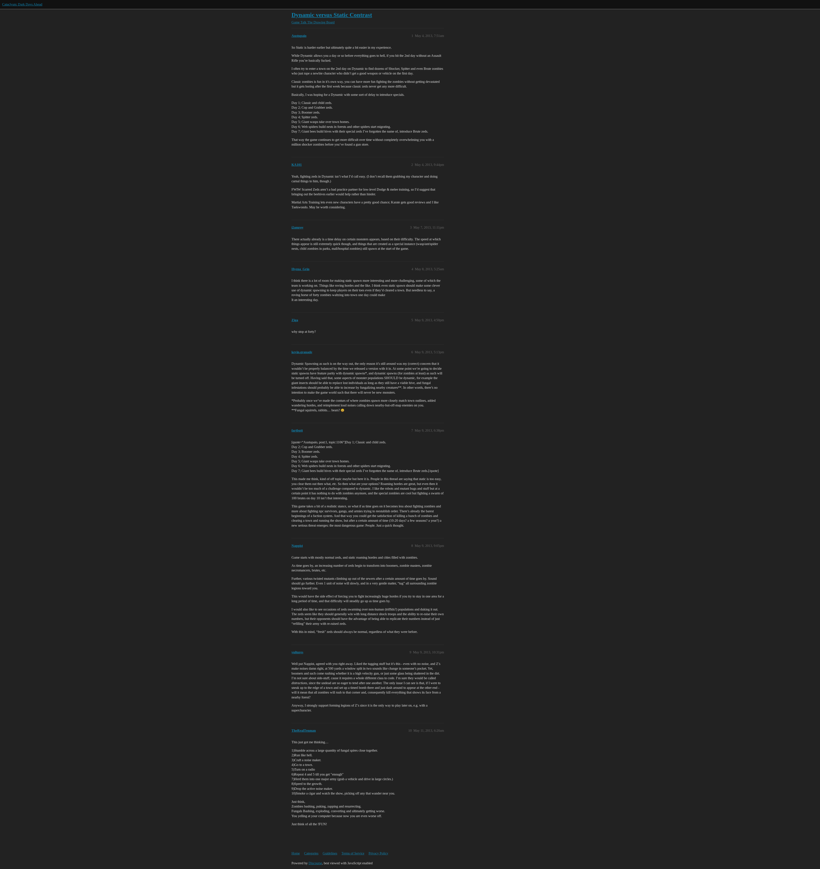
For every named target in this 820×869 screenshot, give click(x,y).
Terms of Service (352, 853)
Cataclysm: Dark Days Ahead (22, 4)
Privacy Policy (378, 853)
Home (295, 853)
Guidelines (330, 853)
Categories (311, 853)
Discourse (315, 863)
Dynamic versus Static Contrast (331, 15)
